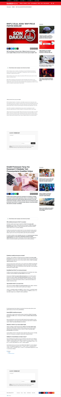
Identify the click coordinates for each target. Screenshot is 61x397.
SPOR (42, 3)
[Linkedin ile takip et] (46, 393)
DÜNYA (39, 3)
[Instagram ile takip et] (49, 393)
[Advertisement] (30, 15)
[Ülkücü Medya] (12, 3)
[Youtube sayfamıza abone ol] (44, 393)
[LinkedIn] (13, 48)
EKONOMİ (25, 3)
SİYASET (29, 3)
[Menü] (53, 3)
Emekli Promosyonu (11, 353)
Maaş (9, 352)
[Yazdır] (31, 48)
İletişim (25, 392)
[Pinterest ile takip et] (51, 393)
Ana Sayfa (18, 392)
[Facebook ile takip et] (40, 393)
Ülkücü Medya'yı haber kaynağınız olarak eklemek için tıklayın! (19, 67)
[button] (33, 48)
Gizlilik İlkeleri (29, 392)
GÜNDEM (21, 3)
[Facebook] (7, 48)
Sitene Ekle (33, 392)
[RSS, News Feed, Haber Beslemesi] (53, 393)
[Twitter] (9, 48)
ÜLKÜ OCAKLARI (46, 3)
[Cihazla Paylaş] (17, 48)
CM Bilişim (9, 395)
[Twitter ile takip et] (42, 393)
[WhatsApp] (15, 48)
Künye (22, 392)
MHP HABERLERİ (34, 3)
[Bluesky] (11, 48)
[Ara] (52, 3)
